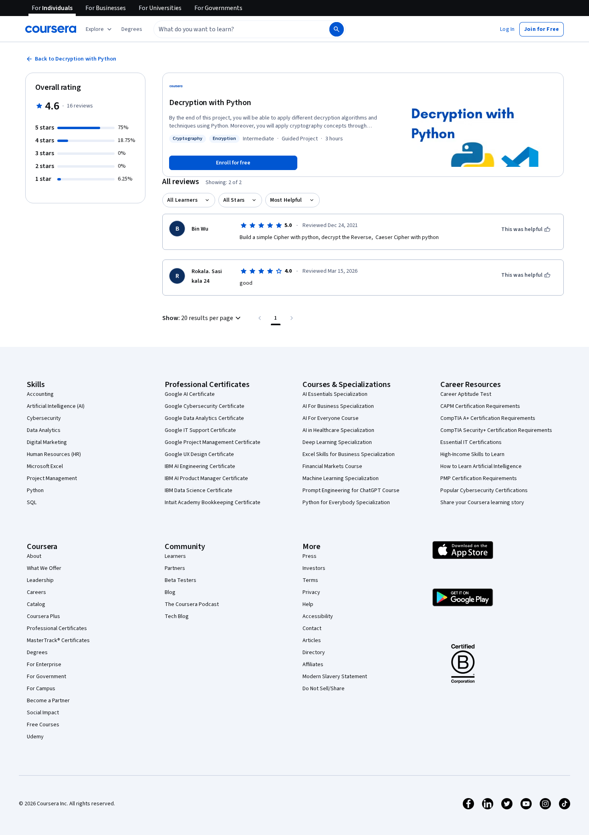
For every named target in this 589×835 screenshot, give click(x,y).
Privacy (311, 592)
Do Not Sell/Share (324, 689)
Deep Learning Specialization (337, 442)
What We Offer (44, 568)
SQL (31, 503)
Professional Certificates (57, 628)
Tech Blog (177, 616)
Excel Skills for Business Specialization (349, 454)
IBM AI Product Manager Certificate (206, 478)
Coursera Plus (43, 616)
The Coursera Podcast (192, 604)
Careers (36, 592)
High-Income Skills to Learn (472, 454)
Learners (175, 556)
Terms (310, 580)
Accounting (40, 394)
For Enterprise (44, 665)
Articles (312, 640)
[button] (131, 29)
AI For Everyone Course (331, 418)
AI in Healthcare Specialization (338, 430)
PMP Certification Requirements (478, 478)
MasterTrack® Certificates (58, 640)
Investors (314, 568)
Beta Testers (180, 580)
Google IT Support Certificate (200, 430)
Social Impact (43, 713)
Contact (312, 628)
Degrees (37, 653)
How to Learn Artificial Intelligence (481, 466)
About (34, 556)
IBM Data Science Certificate (198, 490)
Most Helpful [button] (286, 200)
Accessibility (318, 616)
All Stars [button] (233, 200)
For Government (46, 677)
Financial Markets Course (332, 466)
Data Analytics (44, 430)
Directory (314, 653)
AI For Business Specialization (338, 406)
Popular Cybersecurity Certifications (484, 490)
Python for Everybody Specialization (346, 503)
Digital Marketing (47, 442)
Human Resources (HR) (54, 454)
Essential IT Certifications (471, 442)
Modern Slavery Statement (335, 677)
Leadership (40, 580)
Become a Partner (48, 701)
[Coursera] (50, 29)
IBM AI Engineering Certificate (200, 466)
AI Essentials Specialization (335, 394)
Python (35, 490)
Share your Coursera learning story (482, 503)
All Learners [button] (182, 200)
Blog (170, 592)
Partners (175, 568)
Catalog (36, 604)
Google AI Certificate (190, 394)
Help (308, 604)
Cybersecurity (44, 418)
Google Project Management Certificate (212, 442)
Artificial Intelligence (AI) (56, 406)
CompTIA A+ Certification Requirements (487, 418)
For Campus (41, 689)
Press (310, 556)
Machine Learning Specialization (341, 478)
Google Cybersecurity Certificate (204, 406)
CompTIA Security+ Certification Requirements (496, 430)
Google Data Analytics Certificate (204, 418)
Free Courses (43, 725)
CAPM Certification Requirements (480, 406)
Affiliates (313, 665)
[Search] (336, 29)
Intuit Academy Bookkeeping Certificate (212, 503)
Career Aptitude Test (465, 394)
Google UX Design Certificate (199, 454)
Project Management (52, 478)
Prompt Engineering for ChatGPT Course (351, 490)
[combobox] (233, 29)
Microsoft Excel (45, 466)
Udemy (35, 737)
